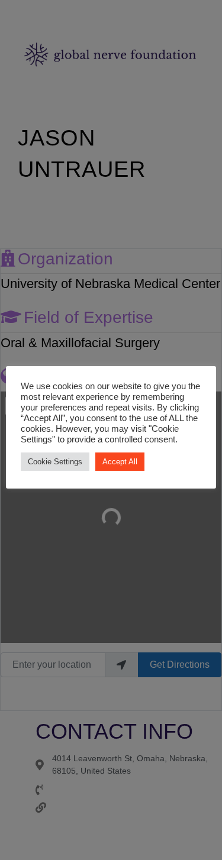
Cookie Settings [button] (55, 461)
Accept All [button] (119, 461)
